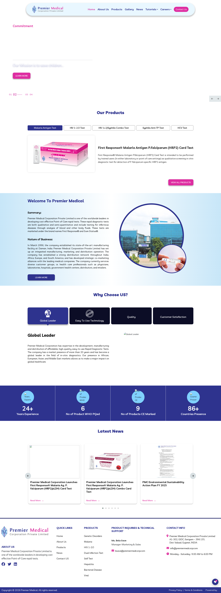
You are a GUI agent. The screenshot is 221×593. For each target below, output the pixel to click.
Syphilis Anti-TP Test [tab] (153, 127)
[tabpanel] (110, 153)
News (139, 9)
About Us (103, 9)
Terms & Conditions (193, 590)
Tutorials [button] (151, 9)
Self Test (88, 558)
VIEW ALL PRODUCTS (181, 182)
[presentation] (212, 99)
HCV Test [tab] (182, 127)
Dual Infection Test (93, 552)
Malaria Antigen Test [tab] (45, 127)
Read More (35, 500)
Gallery (129, 9)
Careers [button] (165, 9)
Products (116, 9)
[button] (102, 508)
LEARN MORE (21, 74)
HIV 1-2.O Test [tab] (77, 127)
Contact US (63, 558)
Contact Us (181, 9)
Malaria (88, 541)
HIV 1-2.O (89, 547)
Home (91, 9)
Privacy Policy (175, 590)
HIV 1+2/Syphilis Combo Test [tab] (114, 127)
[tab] (48, 315)
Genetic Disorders (93, 536)
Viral (86, 575)
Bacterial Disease (93, 569)
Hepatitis (89, 564)
